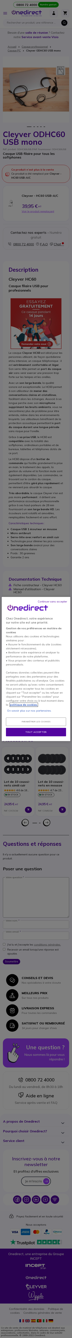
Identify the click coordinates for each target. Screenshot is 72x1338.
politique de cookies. (24, 704)
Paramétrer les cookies (36, 721)
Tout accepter (36, 732)
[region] (36, 669)
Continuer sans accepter (52, 601)
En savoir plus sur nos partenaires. (29, 710)
